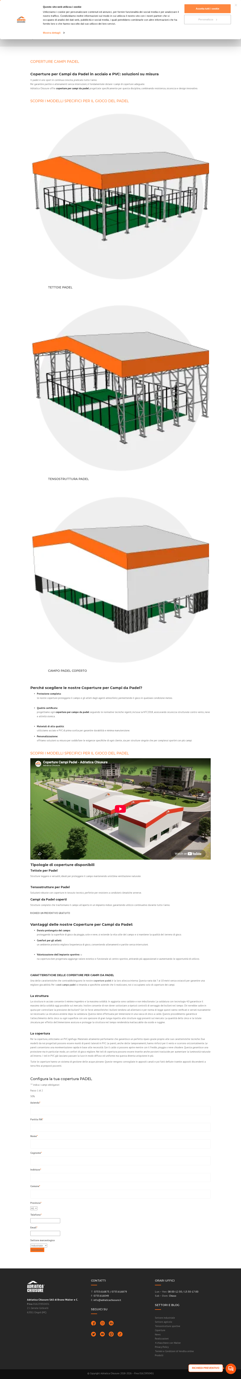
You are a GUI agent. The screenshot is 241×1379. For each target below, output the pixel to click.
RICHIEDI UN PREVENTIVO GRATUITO (50, 913)
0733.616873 (101, 1291)
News (158, 1334)
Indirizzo (35, 1169)
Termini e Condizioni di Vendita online (174, 1351)
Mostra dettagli (51, 32)
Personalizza (205, 19)
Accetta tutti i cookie (207, 8)
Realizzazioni (162, 1338)
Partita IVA (36, 1119)
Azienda (35, 1102)
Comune (35, 1186)
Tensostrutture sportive (167, 1326)
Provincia (35, 1202)
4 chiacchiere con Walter (168, 1342)
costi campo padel (66, 984)
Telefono (36, 1214)
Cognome (36, 1152)
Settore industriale (165, 1317)
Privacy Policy (162, 1346)
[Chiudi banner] (236, 5)
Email (33, 1227)
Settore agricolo (163, 1321)
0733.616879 (119, 1291)
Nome (34, 1136)
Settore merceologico (42, 1240)
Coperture (160, 1330)
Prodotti (159, 1355)
